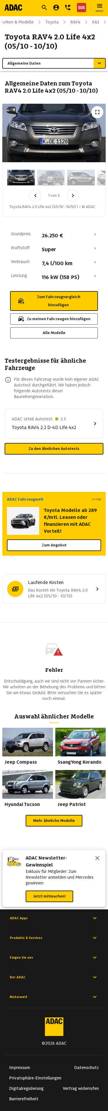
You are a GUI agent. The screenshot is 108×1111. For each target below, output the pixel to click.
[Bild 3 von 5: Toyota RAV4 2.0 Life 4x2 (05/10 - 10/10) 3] (81, 177)
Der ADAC (17, 977)
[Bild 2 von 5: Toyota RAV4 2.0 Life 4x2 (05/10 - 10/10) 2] (51, 177)
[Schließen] (97, 859)
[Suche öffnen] (44, 7)
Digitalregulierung (26, 1088)
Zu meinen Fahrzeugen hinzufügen (58, 318)
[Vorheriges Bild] (35, 195)
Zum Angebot (54, 545)
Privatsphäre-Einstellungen (35, 1078)
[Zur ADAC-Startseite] (13, 7)
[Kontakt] (67, 7)
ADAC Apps (19, 918)
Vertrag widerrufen (81, 1088)
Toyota (52, 22)
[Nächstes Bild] (73, 195)
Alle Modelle (54, 332)
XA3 (95, 22)
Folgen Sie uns (21, 957)
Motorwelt (18, 997)
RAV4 (75, 22)
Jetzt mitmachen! (49, 896)
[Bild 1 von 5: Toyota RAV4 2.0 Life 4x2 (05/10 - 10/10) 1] (21, 177)
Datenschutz (86, 1067)
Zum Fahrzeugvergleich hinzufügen (58, 300)
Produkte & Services (26, 938)
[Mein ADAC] (56, 7)
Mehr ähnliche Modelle (54, 820)
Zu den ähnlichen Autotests (54, 448)
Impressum (19, 1067)
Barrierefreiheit (23, 1098)
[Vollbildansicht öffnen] (97, 112)
